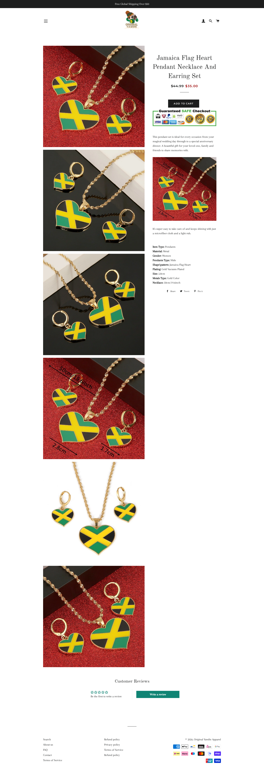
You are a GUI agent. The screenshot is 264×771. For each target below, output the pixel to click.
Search (47, 739)
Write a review (158, 694)
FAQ (45, 749)
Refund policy (112, 739)
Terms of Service (52, 760)
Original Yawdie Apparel (207, 739)
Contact (47, 755)
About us (48, 744)
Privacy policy (112, 744)
